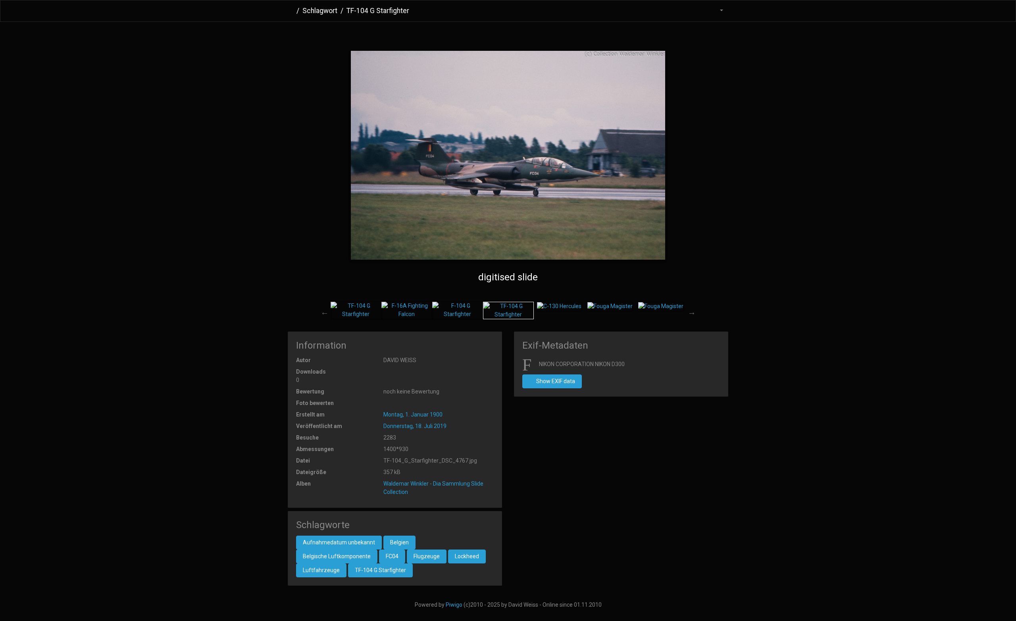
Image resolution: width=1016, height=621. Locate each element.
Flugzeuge (427, 556)
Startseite (290, 11)
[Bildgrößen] (716, 11)
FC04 (392, 556)
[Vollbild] (521, 34)
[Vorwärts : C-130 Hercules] (547, 34)
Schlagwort (319, 11)
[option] (356, 310)
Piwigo (454, 605)
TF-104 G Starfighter (380, 570)
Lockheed (467, 556)
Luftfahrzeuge (321, 570)
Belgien (399, 542)
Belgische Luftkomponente (337, 556)
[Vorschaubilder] (495, 34)
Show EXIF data (555, 381)
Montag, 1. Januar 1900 (413, 414)
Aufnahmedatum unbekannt (339, 542)
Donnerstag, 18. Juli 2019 (414, 426)
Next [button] (692, 312)
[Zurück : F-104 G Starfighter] (469, 34)
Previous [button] (325, 312)
